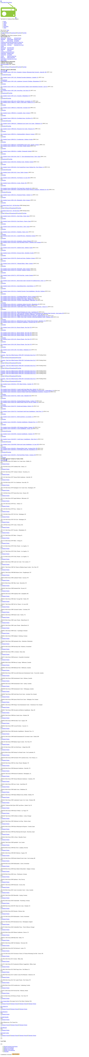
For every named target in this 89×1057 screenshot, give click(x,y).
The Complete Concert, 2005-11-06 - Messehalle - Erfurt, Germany (15, 200)
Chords (2, 46)
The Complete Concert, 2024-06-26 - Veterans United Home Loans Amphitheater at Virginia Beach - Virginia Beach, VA (27, 390)
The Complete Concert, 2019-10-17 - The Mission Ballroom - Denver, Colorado (18, 296)
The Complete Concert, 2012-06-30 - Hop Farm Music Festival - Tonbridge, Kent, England (21, 242)
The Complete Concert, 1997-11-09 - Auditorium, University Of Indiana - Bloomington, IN (21, 81)
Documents (5, 26)
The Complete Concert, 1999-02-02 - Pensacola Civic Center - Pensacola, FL (17, 128)
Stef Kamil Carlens (5, 1033)
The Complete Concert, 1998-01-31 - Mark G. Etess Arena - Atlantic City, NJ (18, 102)
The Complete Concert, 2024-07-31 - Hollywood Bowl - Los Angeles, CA (17, 416)
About (4, 27)
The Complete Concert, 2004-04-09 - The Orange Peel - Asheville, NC (16, 188)
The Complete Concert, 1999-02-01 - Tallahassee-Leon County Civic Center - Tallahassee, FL (21, 123)
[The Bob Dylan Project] (6, 2)
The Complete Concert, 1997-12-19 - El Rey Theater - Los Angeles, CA (16, 101)
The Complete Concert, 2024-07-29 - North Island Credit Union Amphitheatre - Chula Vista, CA (22, 411)
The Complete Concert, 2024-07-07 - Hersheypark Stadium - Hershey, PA (17, 406)
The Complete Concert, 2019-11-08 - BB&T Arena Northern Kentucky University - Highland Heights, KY (24, 315)
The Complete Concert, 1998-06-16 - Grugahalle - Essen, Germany (15, 113)
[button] (4, 70)
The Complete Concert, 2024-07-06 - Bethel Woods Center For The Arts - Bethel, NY (19, 402)
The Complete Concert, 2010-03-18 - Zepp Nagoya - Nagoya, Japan (16, 221)
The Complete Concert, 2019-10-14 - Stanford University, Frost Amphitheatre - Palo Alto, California (23, 291)
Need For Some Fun (18, 42)
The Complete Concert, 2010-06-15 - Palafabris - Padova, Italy (14, 231)
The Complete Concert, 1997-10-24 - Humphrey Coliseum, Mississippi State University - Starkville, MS (23, 72)
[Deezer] (7, 32)
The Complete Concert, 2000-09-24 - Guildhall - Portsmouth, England (16, 151)
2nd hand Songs (17, 38)
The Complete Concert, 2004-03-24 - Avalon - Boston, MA (14, 183)
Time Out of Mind (5, 64)
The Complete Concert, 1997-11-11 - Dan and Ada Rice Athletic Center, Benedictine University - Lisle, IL (24, 86)
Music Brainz (10, 40)
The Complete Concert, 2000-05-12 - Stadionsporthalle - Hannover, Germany (18, 134)
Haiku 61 (9, 38)
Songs (4, 24)
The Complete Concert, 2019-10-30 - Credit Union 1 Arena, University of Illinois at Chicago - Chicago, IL (24, 306)
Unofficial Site (4, 42)
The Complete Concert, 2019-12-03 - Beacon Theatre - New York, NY (16, 339)
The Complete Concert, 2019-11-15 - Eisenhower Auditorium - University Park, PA (19, 322)
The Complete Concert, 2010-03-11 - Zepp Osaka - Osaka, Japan (15, 216)
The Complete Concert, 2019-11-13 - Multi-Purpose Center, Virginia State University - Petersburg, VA (23, 320)
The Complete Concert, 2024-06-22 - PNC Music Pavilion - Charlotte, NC (17, 384)
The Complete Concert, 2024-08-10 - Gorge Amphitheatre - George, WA (17, 428)
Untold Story (3, 43)
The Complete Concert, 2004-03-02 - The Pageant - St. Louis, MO (15, 177)
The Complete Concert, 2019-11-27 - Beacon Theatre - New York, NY (16, 332)
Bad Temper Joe (4, 1006)
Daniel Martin (10, 39)
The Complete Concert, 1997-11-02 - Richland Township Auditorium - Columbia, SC (19, 77)
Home (4, 21)
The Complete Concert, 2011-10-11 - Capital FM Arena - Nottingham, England (18, 235)
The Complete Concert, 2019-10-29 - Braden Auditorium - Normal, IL (16, 305)
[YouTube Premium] (8, 74)
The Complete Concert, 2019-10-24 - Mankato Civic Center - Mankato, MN (17, 299)
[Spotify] (3, 32)
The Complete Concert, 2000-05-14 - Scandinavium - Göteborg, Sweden (17, 139)
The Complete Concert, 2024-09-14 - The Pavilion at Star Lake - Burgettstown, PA (19, 449)
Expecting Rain (10, 42)
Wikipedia (3, 39)
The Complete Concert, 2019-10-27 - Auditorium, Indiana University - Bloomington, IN (20, 304)
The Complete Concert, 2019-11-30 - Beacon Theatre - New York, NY (16, 334)
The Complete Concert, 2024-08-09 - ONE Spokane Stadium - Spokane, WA (17, 427)
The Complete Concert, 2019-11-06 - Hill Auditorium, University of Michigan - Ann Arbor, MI (21, 314)
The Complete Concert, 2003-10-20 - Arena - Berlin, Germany (14, 172)
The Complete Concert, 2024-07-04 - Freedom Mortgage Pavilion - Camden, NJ (18, 401)
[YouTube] (18, 32)
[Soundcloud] (12, 32)
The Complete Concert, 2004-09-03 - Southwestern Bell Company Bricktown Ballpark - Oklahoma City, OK (25, 189)
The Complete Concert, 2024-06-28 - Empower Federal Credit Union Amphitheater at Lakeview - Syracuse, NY (25, 391)
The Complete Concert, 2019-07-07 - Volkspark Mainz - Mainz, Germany (17, 263)
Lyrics (2, 40)
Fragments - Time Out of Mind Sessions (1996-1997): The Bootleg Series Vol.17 (18, 355)
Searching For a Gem (19, 45)
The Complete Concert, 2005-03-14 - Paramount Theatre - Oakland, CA (16, 194)
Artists (4, 25)
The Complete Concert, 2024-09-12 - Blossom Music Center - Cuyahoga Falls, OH (19, 448)
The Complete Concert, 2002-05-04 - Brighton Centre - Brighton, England (17, 161)
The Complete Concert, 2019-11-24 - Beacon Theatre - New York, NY (16, 327)
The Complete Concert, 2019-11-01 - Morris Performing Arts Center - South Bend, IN (19, 312)
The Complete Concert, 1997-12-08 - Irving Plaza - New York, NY (15, 90)
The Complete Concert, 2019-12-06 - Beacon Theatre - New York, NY (16, 344)
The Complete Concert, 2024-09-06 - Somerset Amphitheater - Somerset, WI (17, 433)
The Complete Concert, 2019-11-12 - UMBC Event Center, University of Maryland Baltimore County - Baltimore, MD (27, 317)
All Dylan (9, 45)
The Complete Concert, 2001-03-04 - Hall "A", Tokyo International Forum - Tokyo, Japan (20, 156)
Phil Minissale (4, 1027)
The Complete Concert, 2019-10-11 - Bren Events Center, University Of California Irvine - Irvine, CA (23, 280)
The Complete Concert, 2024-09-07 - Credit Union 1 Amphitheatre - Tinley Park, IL (19, 439)
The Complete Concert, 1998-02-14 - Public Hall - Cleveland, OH (15, 107)
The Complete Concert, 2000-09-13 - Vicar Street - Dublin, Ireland (15, 146)
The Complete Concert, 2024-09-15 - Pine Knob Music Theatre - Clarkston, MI (18, 454)
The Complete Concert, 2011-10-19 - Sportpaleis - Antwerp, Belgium (16, 241)
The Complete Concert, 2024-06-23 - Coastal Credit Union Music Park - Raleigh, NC (19, 389)
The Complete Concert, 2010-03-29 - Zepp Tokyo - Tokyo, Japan (15, 226)
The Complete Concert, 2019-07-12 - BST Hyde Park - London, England (17, 275)
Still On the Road (18, 43)
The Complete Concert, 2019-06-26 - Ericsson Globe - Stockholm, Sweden (17, 253)
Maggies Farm (17, 39)
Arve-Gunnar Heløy (5, 1001)
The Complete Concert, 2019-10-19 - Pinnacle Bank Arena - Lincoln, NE (17, 297)
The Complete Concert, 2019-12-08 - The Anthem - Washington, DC (16, 349)
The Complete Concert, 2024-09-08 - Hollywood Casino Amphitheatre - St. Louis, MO (20, 444)
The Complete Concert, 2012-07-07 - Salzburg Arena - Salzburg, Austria (16, 247)
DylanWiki (16, 40)
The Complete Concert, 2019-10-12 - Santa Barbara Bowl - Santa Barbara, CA (18, 286)
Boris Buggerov (4, 1011)
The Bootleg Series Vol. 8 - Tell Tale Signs (10, 205)
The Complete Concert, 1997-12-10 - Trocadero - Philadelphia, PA (15, 95)
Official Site (3, 38)
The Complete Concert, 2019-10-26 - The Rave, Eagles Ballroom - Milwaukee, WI (19, 300)
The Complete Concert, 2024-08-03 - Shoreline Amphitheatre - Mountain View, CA (19, 422)
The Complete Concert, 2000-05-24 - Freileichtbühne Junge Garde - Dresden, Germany (20, 144)
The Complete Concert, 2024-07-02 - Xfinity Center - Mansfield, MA (16, 395)
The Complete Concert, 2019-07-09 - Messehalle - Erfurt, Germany (15, 268)
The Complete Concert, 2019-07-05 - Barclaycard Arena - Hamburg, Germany (18, 258)
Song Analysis (10, 43)
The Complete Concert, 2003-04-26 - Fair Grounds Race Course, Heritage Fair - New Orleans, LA (22, 167)
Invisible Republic (5, 1017)
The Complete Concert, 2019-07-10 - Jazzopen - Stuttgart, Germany (15, 270)
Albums (5, 22)
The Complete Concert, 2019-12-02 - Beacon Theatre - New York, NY (16, 335)
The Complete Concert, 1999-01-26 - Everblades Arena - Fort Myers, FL (17, 118)
